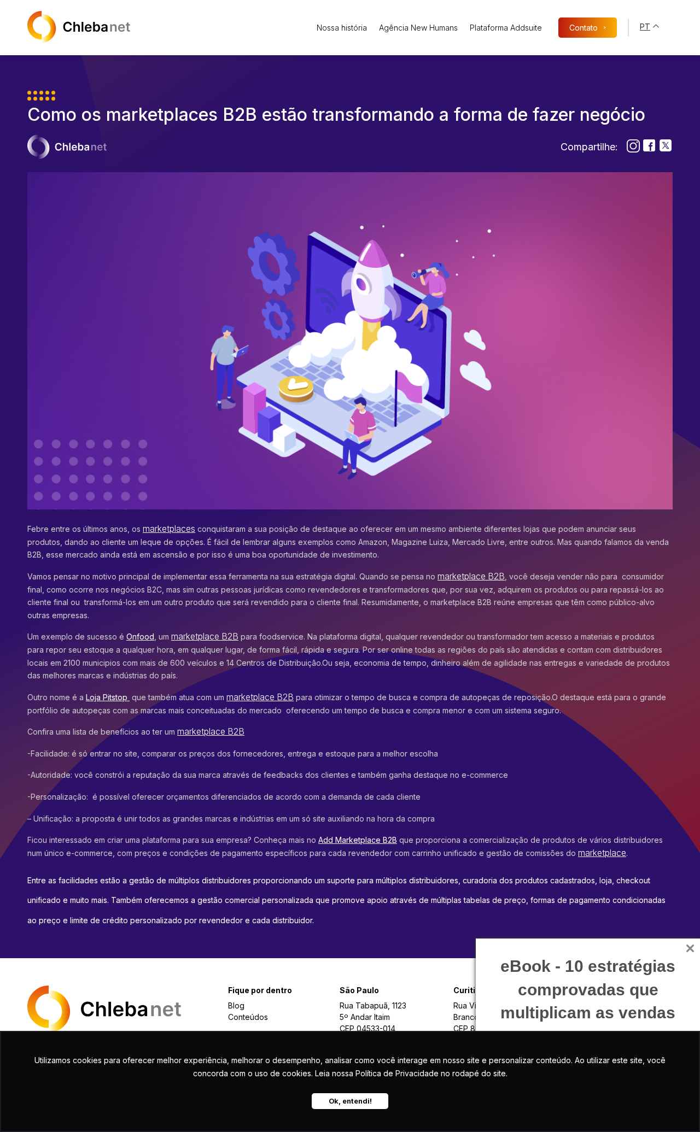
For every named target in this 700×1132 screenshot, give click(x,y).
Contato (587, 27)
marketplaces (169, 529)
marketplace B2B (471, 576)
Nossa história (342, 27)
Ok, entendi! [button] (350, 1101)
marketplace (602, 853)
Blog (236, 1005)
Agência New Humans (418, 27)
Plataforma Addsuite (506, 27)
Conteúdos (248, 1017)
